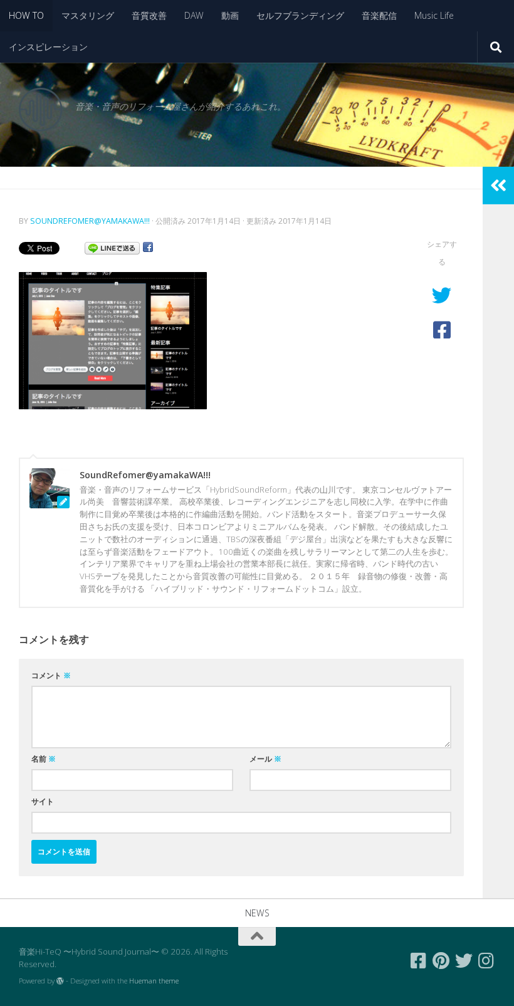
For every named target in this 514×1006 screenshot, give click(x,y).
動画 (230, 15)
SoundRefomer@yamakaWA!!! (90, 221)
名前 (43, 758)
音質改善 (149, 15)
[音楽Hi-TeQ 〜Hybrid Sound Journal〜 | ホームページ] (41, 110)
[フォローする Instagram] (486, 961)
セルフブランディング (300, 15)
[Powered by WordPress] (60, 981)
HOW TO (26, 15)
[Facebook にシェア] (148, 247)
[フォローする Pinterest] (441, 961)
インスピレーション (48, 47)
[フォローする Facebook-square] (418, 961)
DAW (194, 15)
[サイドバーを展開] (498, 185)
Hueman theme (154, 980)
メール (265, 758)
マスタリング (87, 15)
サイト (42, 801)
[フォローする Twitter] (464, 961)
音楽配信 (379, 15)
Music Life (434, 15)
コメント (51, 675)
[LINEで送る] (112, 247)
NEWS (257, 913)
